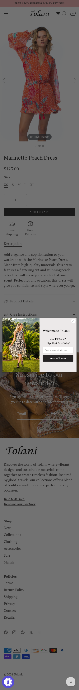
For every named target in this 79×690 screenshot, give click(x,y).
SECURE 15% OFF (58, 358)
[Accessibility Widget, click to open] (8, 682)
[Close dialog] (73, 321)
